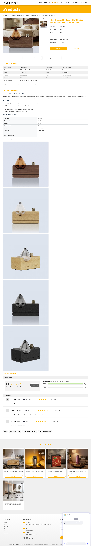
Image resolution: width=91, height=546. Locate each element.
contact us (75, 2)
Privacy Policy (12, 544)
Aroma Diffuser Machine (17, 15)
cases (62, 2)
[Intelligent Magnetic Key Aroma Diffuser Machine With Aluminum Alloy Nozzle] (56, 459)
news (67, 2)
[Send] (88, 543)
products (55, 2)
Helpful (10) (57, 410)
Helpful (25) (56, 399)
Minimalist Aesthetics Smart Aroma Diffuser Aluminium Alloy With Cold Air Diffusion (34, 472)
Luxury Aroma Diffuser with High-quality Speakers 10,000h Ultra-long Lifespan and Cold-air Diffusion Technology (13, 504)
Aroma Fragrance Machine (29, 431)
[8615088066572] (32, 538)
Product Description (32, 58)
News (5, 530)
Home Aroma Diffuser (15, 431)
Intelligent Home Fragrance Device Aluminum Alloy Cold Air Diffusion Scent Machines (77, 472)
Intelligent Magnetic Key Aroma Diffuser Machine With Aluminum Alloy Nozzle (56, 472)
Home (40, 2)
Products (9, 15)
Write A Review (34, 385)
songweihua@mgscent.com (31, 534)
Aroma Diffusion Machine (45, 431)
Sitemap (17, 544)
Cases (5, 528)
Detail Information (12, 58)
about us (47, 2)
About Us (6, 524)
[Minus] (87, 515)
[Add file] (65, 543)
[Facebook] (27, 538)
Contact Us (6, 533)
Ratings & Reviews (52, 58)
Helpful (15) (55, 421)
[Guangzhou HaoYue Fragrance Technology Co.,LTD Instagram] (30, 538)
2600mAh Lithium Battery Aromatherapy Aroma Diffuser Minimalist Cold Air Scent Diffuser (13, 472)
